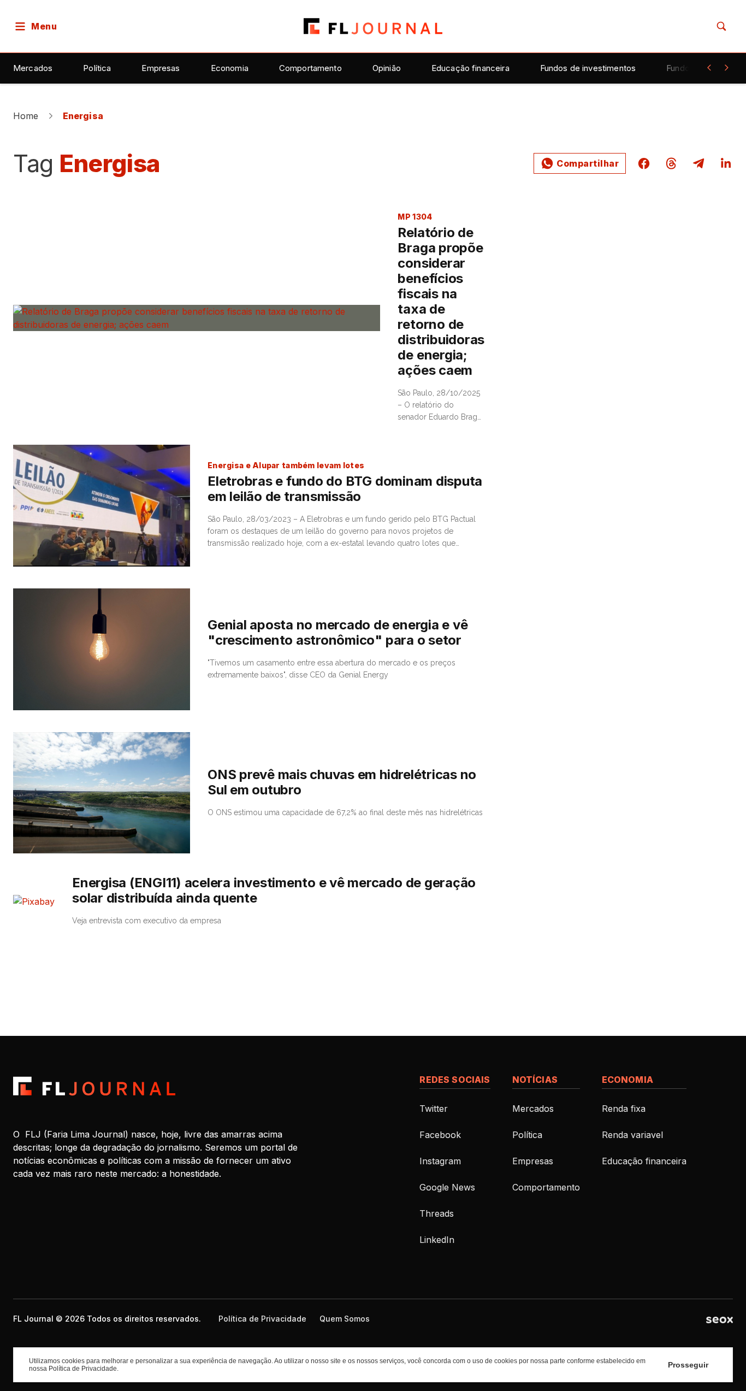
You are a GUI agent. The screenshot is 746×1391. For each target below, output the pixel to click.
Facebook (440, 1134)
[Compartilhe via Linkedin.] (722, 163)
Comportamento (310, 68)
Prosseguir (688, 1364)
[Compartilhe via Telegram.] (698, 163)
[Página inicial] (94, 1086)
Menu (44, 26)
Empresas (160, 68)
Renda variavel (632, 1134)
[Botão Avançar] (726, 67)
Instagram (440, 1161)
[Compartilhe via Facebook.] (644, 163)
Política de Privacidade (262, 1318)
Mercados (32, 68)
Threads (436, 1213)
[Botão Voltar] (708, 67)
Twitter (433, 1108)
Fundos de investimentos (588, 68)
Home (26, 115)
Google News (447, 1187)
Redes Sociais (454, 1079)
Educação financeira (470, 68)
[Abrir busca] (721, 26)
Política (97, 68)
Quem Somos (344, 1318)
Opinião (386, 68)
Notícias (535, 1079)
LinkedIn (436, 1239)
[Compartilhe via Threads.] (671, 163)
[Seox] (719, 1318)
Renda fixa (624, 1108)
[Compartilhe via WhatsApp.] (580, 163)
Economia (229, 68)
